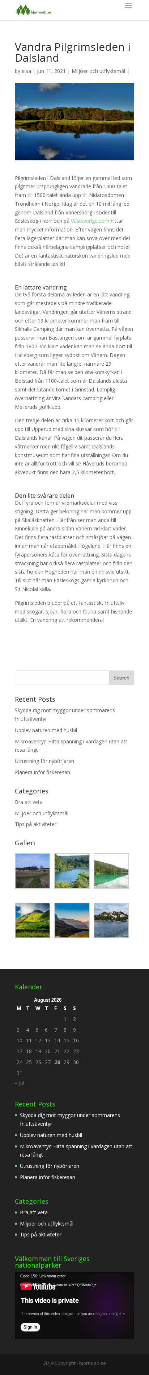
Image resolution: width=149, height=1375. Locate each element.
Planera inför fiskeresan (42, 772)
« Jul (19, 1082)
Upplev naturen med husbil (46, 730)
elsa (26, 70)
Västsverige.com (90, 220)
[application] (74, 1305)
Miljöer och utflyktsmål (98, 70)
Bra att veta (29, 802)
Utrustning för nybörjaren (44, 761)
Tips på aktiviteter (35, 824)
